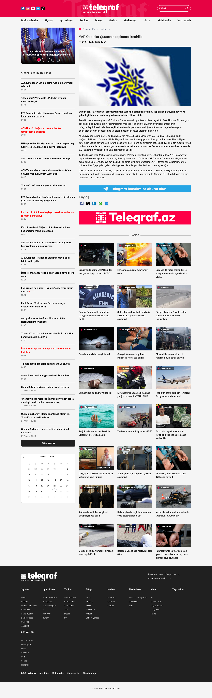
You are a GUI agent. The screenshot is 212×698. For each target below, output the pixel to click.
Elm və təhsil (69, 601)
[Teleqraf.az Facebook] (23, 8)
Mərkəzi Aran (27, 640)
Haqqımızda (73, 673)
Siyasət (49, 20)
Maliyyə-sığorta (50, 606)
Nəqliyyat (47, 614)
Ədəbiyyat (133, 601)
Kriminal (111, 601)
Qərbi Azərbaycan (29, 606)
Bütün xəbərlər (29, 20)
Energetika (47, 601)
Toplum (84, 20)
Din (65, 618)
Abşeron (25, 653)
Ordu (23, 597)
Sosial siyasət (70, 597)
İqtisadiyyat (66, 20)
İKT (44, 610)
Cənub (24, 661)
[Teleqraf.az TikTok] (43, 8)
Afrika (88, 597)
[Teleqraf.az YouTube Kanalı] (135, 217)
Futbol (153, 614)
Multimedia (164, 20)
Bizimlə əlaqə (89, 673)
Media (67, 614)
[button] (39, 60)
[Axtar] (187, 8)
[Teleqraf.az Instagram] (28, 8)
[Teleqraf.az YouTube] (33, 8)
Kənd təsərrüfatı (50, 597)
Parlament (26, 610)
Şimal (23, 649)
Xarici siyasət (27, 614)
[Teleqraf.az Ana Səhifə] (101, 8)
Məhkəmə (111, 597)
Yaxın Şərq (90, 610)
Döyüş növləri (157, 606)
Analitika (25, 626)
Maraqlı (110, 606)
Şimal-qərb (26, 644)
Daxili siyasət (27, 618)
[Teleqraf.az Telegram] (38, 8)
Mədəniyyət (130, 20)
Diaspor (24, 601)
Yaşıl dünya (69, 606)
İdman (147, 20)
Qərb (23, 657)
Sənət (131, 606)
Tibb (66, 610)
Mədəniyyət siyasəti (138, 597)
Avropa (89, 614)
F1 (152, 597)
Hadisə (113, 20)
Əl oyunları (155, 610)
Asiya (88, 606)
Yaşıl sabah (184, 20)
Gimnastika (156, 601)
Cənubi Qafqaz (92, 618)
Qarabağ (25, 622)
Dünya (98, 20)
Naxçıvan (25, 665)
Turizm (46, 618)
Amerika (89, 601)
